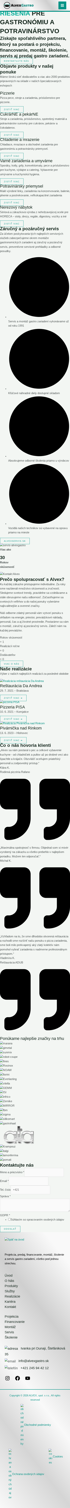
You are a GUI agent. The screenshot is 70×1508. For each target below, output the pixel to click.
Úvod (9, 1275)
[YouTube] (27, 1380)
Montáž (10, 1327)
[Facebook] (17, 1380)
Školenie (11, 1337)
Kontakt (10, 1307)
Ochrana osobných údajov (28, 1474)
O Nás (9, 1281)
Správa (5, 1196)
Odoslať (10, 1229)
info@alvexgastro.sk (33, 1361)
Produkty (11, 1286)
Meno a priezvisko (12, 1172)
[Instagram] (7, 1380)
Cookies (58, 1456)
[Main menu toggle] (62, 5)
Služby (10, 1291)
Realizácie (12, 1296)
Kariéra (10, 1301)
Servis (9, 1332)
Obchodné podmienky (37, 1424)
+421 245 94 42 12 (35, 1368)
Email (4, 1181)
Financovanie (15, 1322)
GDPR (5, 1215)
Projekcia (11, 1316)
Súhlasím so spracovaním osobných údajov (37, 1219)
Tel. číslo (5, 1189)
